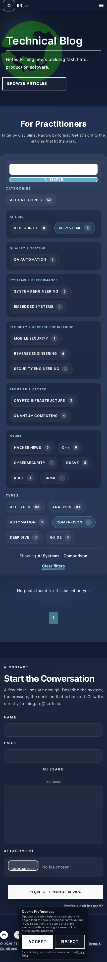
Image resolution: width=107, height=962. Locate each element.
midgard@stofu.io (42, 703)
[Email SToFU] (4, 935)
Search (56, 179)
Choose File (23, 869)
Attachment (19, 851)
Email (11, 743)
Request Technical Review (55, 892)
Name (10, 717)
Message (53, 769)
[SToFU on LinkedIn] (18, 935)
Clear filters (53, 565)
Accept (37, 942)
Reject (70, 942)
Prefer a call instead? (83, 906)
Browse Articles (27, 83)
